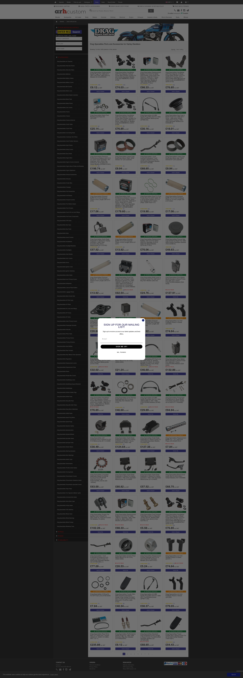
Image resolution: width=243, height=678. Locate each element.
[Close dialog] (143, 320)
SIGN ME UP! (121, 346)
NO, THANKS (121, 352)
